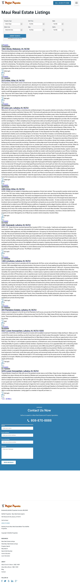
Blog (2, 569)
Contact (3, 572)
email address (5, 432)
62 (6, 398)
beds (53, 21)
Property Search (5, 546)
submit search (15, 36)
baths (54, 27)
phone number (5, 439)
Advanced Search (17, 38)
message (3, 446)
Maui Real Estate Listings (8, 541)
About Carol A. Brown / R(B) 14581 (10, 564)
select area (7, 27)
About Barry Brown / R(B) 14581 (9, 567)
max (29, 27)
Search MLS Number (6, 551)
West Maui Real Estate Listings (9, 544)
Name (3, 425)
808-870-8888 (41, 420)
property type (8, 21)
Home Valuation (5, 553)
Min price (30, 21)
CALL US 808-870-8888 (62, 3)
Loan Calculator (5, 556)
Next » (10, 398)
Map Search (4, 548)
